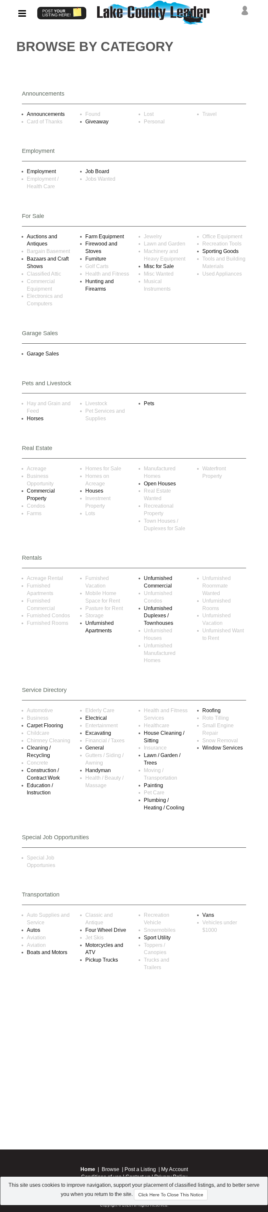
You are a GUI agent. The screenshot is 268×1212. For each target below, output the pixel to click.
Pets (149, 403)
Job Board (97, 171)
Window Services (222, 748)
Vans (208, 915)
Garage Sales (43, 353)
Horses (35, 418)
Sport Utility (157, 937)
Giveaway (97, 121)
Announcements (46, 114)
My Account (174, 1169)
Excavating (98, 733)
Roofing (211, 710)
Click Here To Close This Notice (170, 1194)
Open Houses (160, 483)
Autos (33, 930)
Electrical (96, 718)
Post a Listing (140, 1169)
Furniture (95, 259)
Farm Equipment (104, 236)
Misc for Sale (159, 266)
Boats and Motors (47, 952)
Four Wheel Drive (105, 930)
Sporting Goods (220, 251)
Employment (41, 171)
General (94, 748)
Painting (153, 785)
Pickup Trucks (101, 960)
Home (87, 1169)
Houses (94, 491)
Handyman (98, 770)
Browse (110, 1169)
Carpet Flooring (45, 725)
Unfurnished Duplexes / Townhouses (158, 616)
